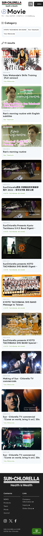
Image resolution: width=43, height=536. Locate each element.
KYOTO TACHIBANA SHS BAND (15, 30)
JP (30, 4)
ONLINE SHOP (36, 532)
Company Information (27, 500)
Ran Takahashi (33, 30)
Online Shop (28, 508)
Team (6, 506)
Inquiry (26, 505)
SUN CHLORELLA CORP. (12, 529)
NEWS (6, 499)
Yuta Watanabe (9, 34)
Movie (6, 509)
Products (7, 503)
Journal (6, 513)
